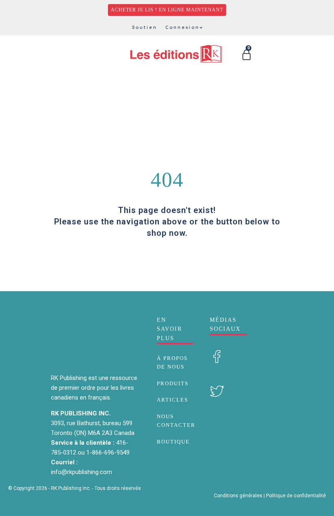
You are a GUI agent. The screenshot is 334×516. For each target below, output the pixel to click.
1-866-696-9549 (108, 452)
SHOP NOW (167, 253)
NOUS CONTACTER (176, 420)
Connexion (182, 27)
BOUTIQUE (173, 442)
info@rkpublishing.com (81, 472)
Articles (172, 400)
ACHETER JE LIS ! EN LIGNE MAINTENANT (167, 10)
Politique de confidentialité (296, 495)
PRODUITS (173, 383)
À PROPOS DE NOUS (172, 362)
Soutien (144, 27)
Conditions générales (238, 495)
